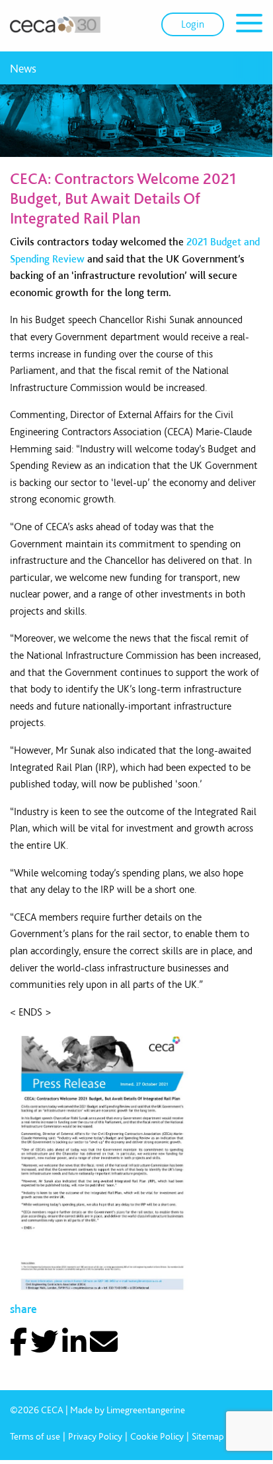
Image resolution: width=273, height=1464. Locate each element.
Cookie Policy (157, 1436)
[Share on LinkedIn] (74, 1342)
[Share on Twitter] (44, 1342)
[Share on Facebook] (18, 1342)
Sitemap (208, 1436)
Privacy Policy (95, 1436)
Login (192, 24)
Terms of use (35, 1436)
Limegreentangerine (145, 1410)
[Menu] (249, 25)
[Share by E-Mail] (104, 1342)
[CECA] (55, 24)
